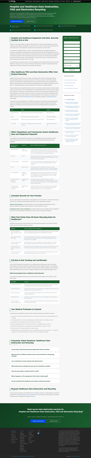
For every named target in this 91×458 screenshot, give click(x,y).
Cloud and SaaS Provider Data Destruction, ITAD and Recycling (71, 111)
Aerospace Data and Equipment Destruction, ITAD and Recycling (71, 103)
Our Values (13, 436)
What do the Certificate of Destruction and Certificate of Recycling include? (32, 355)
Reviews (30, 437)
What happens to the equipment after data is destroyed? (29, 376)
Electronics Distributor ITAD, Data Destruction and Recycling (72, 136)
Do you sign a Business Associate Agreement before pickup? (30, 349)
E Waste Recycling (22, 445)
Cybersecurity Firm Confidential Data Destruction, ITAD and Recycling (72, 115)
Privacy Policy (31, 441)
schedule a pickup (34, 394)
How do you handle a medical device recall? (25, 371)
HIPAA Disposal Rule (27, 96)
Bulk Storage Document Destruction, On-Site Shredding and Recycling (72, 107)
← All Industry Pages (69, 99)
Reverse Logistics (23, 443)
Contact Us (68, 1)
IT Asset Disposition (37, 1)
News (30, 439)
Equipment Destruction (22, 441)
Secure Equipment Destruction (71, 88)
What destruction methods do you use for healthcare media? (30, 366)
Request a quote (25, 394)
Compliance (51, 1)
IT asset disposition (28, 251)
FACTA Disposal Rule (47, 162)
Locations (13, 441)
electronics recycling (42, 246)
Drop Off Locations (31, 433)
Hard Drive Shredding (45, 238)
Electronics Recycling (22, 438)
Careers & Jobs (14, 439)
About (63, 1)
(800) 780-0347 (77, 1)
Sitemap (30, 442)
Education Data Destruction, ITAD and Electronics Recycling (73, 132)
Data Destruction (28, 1)
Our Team (13, 442)
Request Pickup (23, 451)
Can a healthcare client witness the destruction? (27, 361)
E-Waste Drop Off (44, 1)
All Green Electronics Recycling (17, 456)
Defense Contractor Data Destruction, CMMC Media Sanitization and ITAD (73, 124)
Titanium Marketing (75, 456)
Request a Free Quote (17, 21)
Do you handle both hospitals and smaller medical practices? (30, 381)
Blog (61, 1)
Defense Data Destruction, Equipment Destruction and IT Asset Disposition (73, 128)
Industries (57, 1)
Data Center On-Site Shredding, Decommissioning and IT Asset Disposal (71, 119)
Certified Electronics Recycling (71, 80)
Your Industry (31, 436)
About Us (13, 434)
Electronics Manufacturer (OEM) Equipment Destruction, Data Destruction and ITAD (71, 140)
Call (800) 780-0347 (30, 21)
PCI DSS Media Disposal (52, 169)
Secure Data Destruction (70, 82)
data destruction (42, 152)
